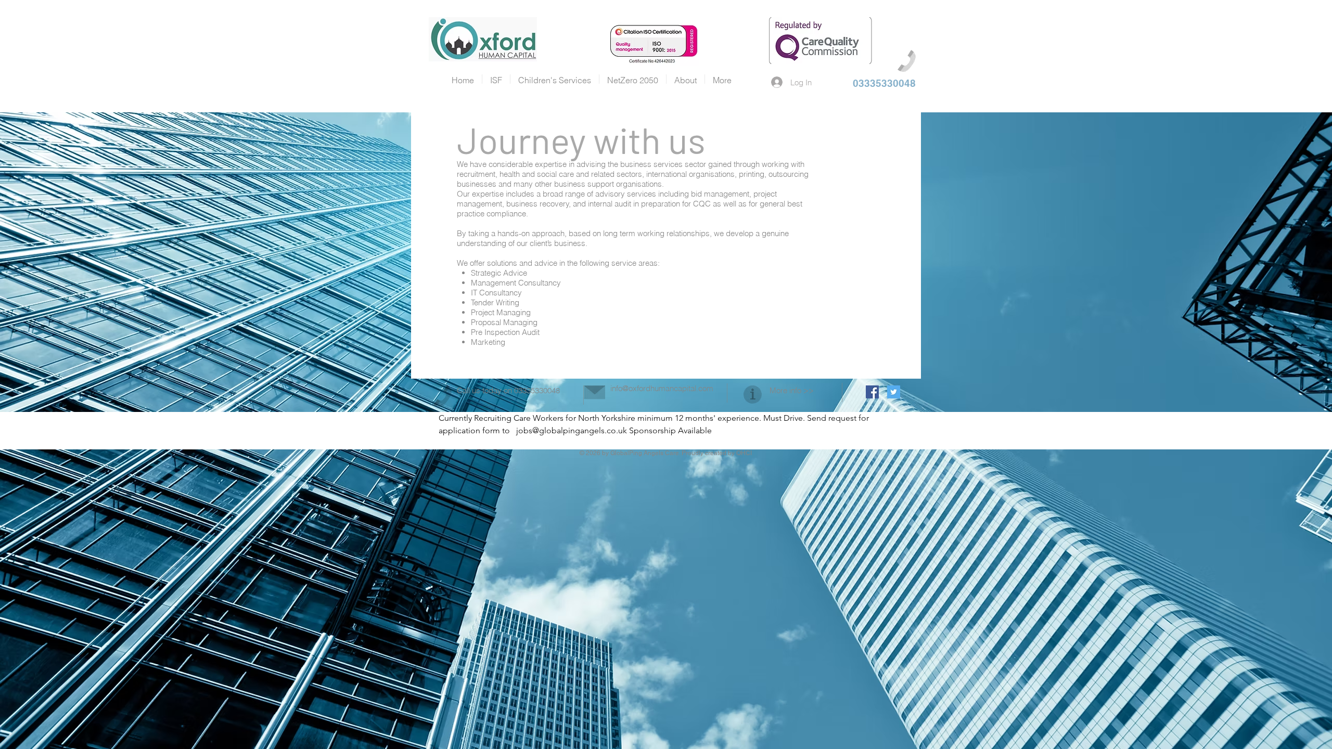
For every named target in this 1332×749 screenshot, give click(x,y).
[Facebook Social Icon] (872, 391)
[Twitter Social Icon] (893, 391)
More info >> (792, 390)
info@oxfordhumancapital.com (661, 388)
